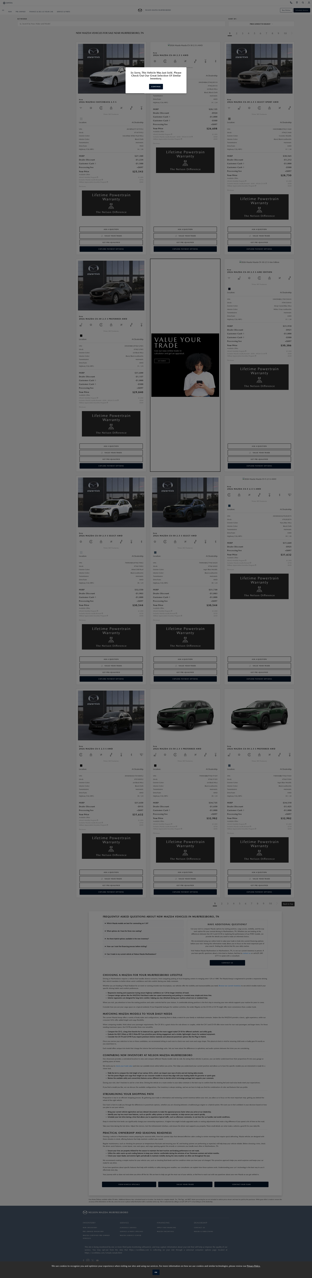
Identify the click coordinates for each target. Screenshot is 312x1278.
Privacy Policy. (253, 1266)
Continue (156, 87)
